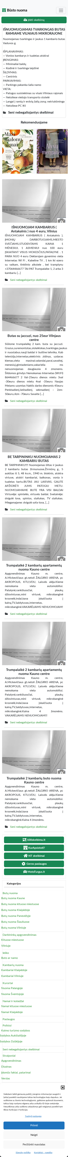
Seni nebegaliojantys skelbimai (28, 280)
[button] (63, 1087)
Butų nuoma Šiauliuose (15, 921)
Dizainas (6, 1066)
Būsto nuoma (16, 10)
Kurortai (8, 983)
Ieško (6, 953)
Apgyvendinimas (11, 1060)
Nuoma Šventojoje (12, 994)
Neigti (34, 1135)
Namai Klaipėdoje (12, 1012)
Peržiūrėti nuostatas (34, 1144)
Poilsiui (7, 1025)
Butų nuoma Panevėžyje (16, 916)
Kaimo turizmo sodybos (15, 1030)
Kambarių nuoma (13, 965)
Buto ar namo (9, 958)
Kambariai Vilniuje (12, 976)
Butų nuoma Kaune (13, 898)
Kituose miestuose (12, 940)
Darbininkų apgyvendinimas (19, 934)
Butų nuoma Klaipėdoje (15, 910)
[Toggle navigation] (61, 10)
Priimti (34, 1125)
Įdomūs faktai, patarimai (16, 1072)
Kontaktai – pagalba (43, 1152)
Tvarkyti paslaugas (33, 1116)
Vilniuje (5, 945)
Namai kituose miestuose (16, 1006)
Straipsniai (9, 1055)
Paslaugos (9, 1019)
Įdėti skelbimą (35, 20)
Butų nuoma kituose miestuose (20, 904)
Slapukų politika (23, 1152)
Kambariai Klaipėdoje (14, 970)
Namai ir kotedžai (13, 1001)
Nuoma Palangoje (12, 988)
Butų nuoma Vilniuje (13, 927)
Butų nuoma (10, 893)
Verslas (5, 1078)
